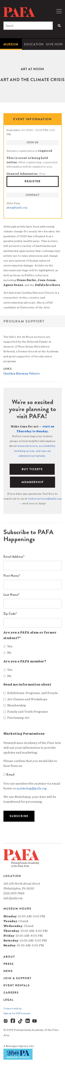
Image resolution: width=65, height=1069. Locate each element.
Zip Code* (10, 613)
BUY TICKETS (32, 469)
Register (33, 181)
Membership (32, 482)
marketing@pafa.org (32, 788)
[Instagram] (5, 1021)
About (9, 957)
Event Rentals (16, 985)
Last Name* (11, 594)
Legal (8, 1000)
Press (8, 964)
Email (10, 774)
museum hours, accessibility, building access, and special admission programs (35, 450)
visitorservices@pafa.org (44, 498)
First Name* (11, 575)
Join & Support (17, 978)
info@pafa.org (13, 898)
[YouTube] (34, 1021)
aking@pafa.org (16, 207)
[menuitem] (11, 44)
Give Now (54, 44)
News (8, 971)
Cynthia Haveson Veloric (21, 373)
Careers (11, 992)
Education (34, 44)
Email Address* (14, 556)
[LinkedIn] (27, 1021)
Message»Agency (17, 1046)
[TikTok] (20, 1021)
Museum (10, 44)
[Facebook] (13, 1021)
